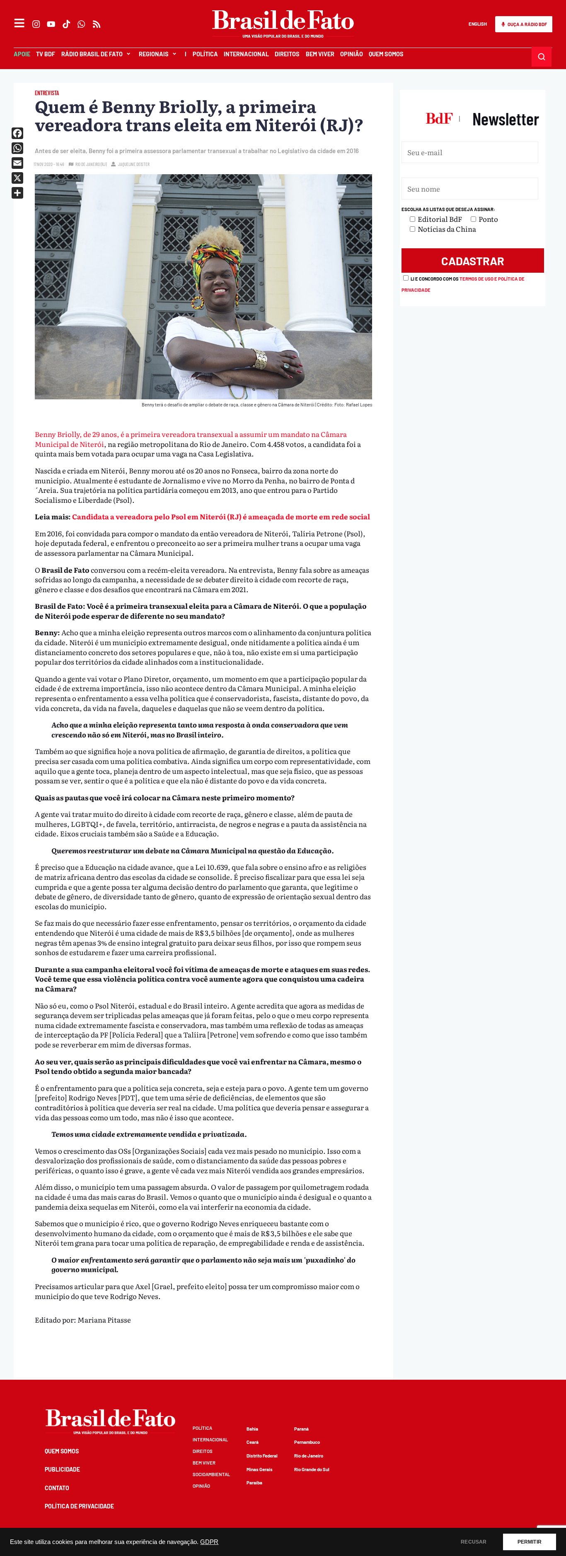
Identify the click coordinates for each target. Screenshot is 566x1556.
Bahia (252, 1428)
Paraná (301, 1428)
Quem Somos (386, 54)
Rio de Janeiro (308, 1455)
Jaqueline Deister (134, 164)
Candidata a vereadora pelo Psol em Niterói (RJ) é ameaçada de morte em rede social (221, 516)
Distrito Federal (262, 1455)
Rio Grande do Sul (311, 1469)
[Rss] (96, 24)
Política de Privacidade (79, 1506)
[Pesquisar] (541, 56)
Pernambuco (307, 1442)
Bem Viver (320, 54)
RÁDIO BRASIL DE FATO (92, 54)
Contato (57, 1487)
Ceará (253, 1442)
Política (205, 54)
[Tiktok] (66, 24)
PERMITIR (530, 1542)
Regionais (154, 54)
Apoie (22, 54)
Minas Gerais (260, 1469)
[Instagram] (36, 24)
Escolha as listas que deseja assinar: (448, 209)
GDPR (209, 1542)
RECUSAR (473, 1542)
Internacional (246, 54)
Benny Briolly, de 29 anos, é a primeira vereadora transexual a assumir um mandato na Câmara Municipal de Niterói (191, 439)
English (478, 23)
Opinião (351, 54)
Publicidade (62, 1469)
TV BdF (45, 54)
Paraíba (254, 1482)
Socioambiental (211, 1474)
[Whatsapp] (81, 24)
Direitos (287, 54)
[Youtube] (51, 24)
